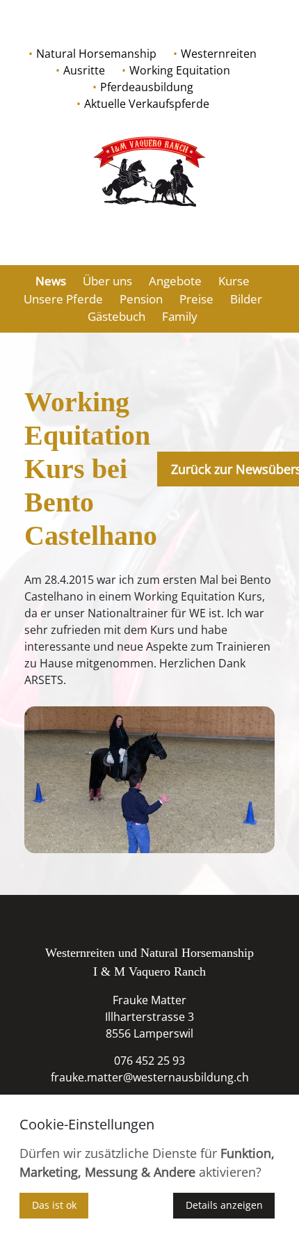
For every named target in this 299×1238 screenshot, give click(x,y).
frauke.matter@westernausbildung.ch (150, 1077)
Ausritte (84, 70)
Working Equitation (179, 70)
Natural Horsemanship (96, 53)
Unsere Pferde (63, 299)
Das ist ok (54, 1205)
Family (179, 316)
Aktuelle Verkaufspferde (146, 103)
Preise (196, 299)
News (50, 281)
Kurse (234, 281)
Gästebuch (116, 316)
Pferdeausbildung (146, 87)
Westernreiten (219, 53)
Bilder (246, 299)
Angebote (175, 281)
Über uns (107, 281)
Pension (141, 299)
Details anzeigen (224, 1205)
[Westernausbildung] (149, 171)
